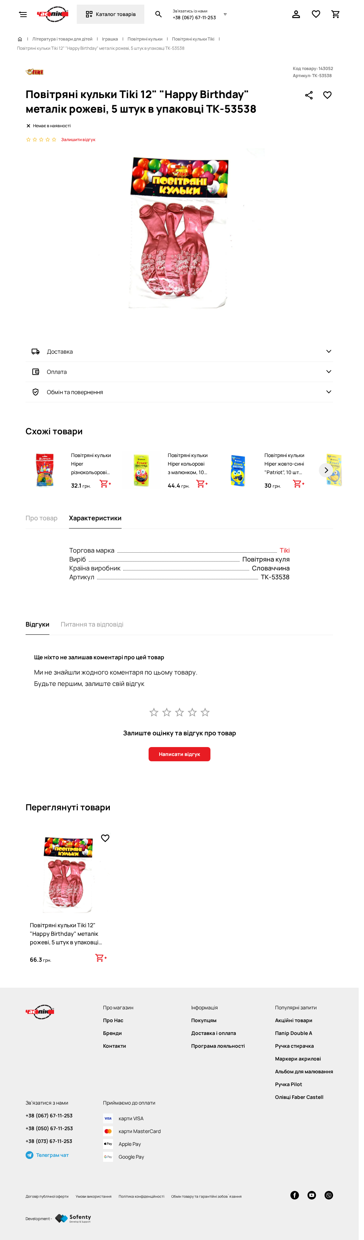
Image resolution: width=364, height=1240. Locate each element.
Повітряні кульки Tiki (193, 39)
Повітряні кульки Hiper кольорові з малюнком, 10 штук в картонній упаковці (188, 472)
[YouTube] (311, 1196)
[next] (326, 470)
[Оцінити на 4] (192, 712)
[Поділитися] (309, 95)
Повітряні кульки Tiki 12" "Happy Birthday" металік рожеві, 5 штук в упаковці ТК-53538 (64, 938)
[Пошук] (158, 14)
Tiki (285, 550)
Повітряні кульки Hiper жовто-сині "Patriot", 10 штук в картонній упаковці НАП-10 (284, 472)
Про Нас (113, 1020)
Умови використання (94, 1196)
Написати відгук (179, 754)
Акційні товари (293, 1020)
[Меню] (22, 14)
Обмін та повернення (75, 392)
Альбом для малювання (304, 1071)
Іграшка (110, 39)
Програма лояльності (218, 1046)
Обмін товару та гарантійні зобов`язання (206, 1196)
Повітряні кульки (145, 39)
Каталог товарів (116, 14)
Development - (39, 1218)
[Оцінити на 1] (154, 712)
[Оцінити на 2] (166, 712)
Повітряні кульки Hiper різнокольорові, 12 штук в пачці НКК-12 (91, 472)
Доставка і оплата (213, 1033)
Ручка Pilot (288, 1084)
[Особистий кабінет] (296, 14)
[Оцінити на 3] (179, 712)
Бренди (112, 1033)
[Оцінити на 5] (205, 712)
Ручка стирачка (294, 1046)
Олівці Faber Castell (299, 1097)
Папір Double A (293, 1033)
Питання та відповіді (92, 624)
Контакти (114, 1046)
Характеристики (95, 518)
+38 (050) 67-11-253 (49, 1128)
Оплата (57, 372)
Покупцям (203, 1020)
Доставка (60, 351)
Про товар (42, 518)
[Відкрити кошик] (336, 14)
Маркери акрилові (298, 1059)
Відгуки (37, 624)
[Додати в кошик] (105, 483)
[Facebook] (294, 1196)
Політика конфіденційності (141, 1196)
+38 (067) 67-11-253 (194, 17)
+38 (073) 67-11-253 (49, 1141)
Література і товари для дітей (62, 39)
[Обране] (316, 14)
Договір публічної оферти (47, 1196)
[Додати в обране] (327, 95)
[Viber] (329, 1196)
